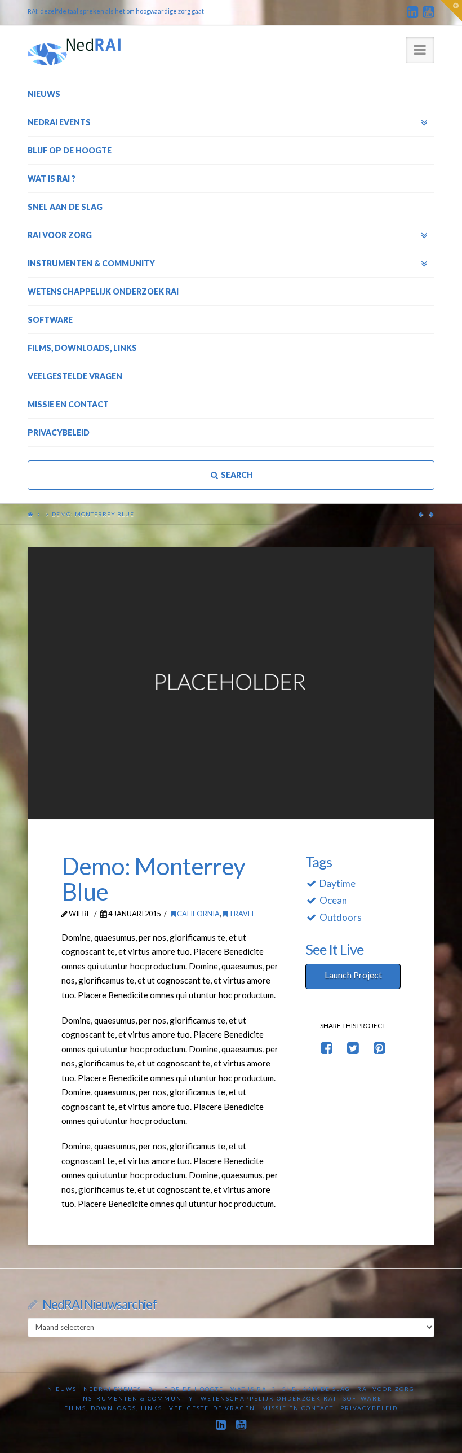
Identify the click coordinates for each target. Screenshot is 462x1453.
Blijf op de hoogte (186, 1388)
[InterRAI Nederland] (74, 51)
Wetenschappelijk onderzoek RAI (268, 1398)
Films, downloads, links (113, 1407)
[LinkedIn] (413, 12)
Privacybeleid (369, 1407)
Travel (241, 913)
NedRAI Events (112, 1388)
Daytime (337, 883)
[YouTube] (428, 12)
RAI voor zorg (386, 1388)
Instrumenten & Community (137, 1398)
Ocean (333, 900)
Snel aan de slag (316, 1388)
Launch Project (353, 974)
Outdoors (340, 917)
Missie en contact (298, 1407)
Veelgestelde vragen (212, 1407)
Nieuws (62, 1388)
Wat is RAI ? (253, 1388)
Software (362, 1398)
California (198, 913)
